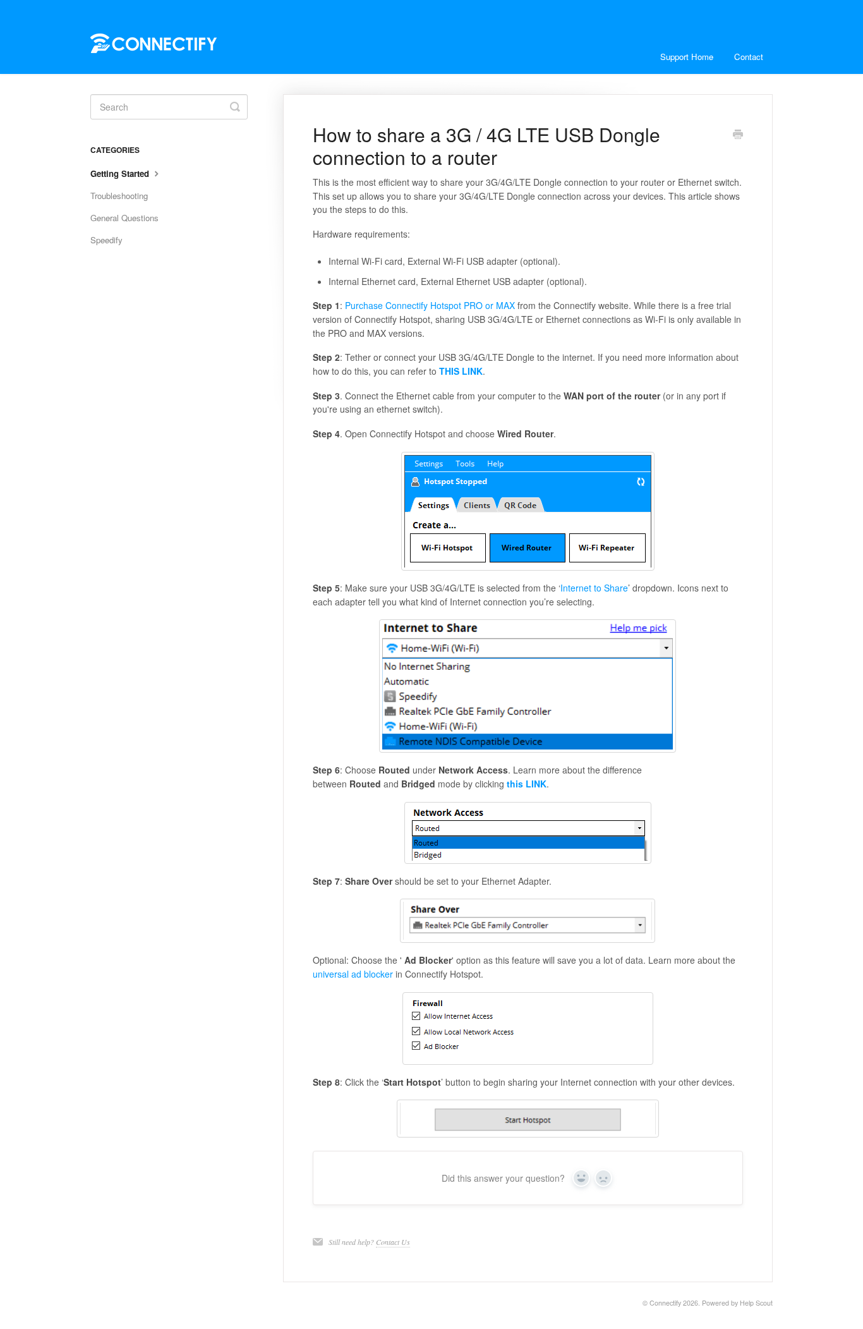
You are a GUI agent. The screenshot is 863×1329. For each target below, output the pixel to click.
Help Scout (756, 1303)
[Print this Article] (738, 135)
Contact (748, 57)
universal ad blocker (353, 974)
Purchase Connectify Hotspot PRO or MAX (430, 305)
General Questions (124, 218)
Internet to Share (594, 587)
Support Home (686, 57)
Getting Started (121, 173)
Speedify (106, 240)
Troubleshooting (119, 196)
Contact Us (393, 1242)
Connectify (665, 1303)
